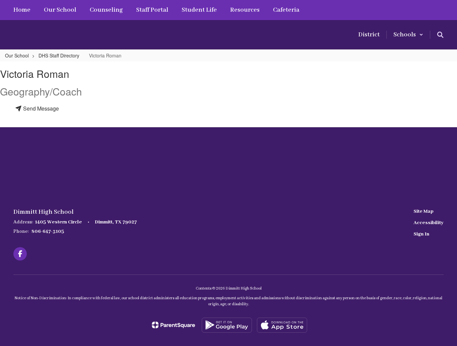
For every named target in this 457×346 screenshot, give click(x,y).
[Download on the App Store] (282, 325)
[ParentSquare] (173, 325)
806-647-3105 (47, 231)
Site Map (424, 211)
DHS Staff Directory (58, 55)
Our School (17, 55)
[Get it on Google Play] (227, 325)
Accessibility (429, 223)
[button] (408, 35)
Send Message (40, 108)
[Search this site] (440, 34)
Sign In (421, 234)
